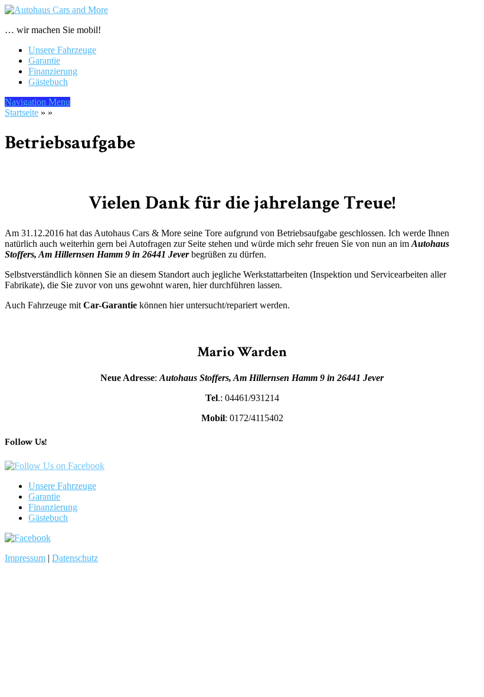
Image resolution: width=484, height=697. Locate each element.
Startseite (21, 113)
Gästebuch (48, 82)
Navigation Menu (37, 102)
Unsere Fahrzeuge (62, 50)
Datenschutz (75, 558)
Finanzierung (52, 71)
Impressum (25, 558)
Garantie (44, 61)
